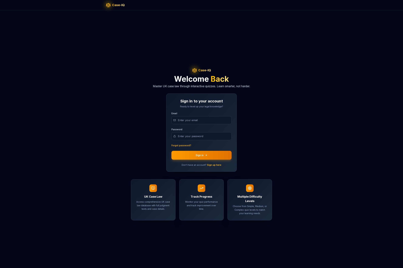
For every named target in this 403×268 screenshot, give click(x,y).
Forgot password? (181, 145)
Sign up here (214, 165)
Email (174, 113)
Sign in (200, 155)
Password (176, 129)
